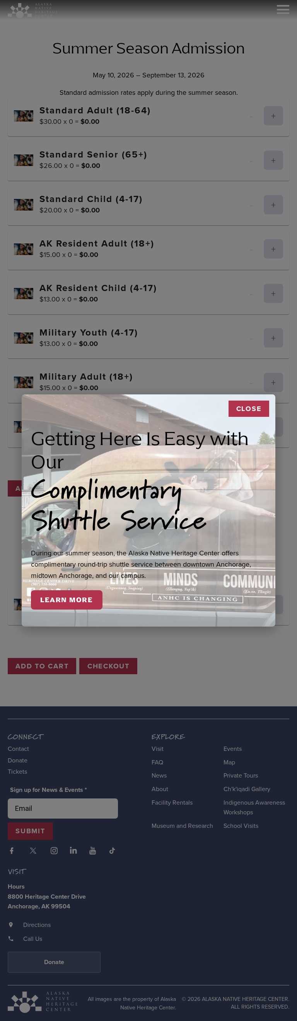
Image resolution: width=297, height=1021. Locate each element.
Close (249, 409)
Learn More (66, 600)
